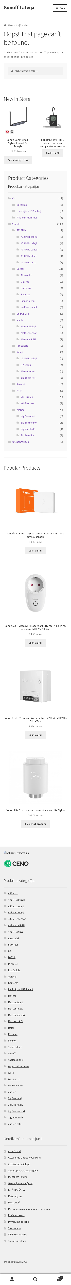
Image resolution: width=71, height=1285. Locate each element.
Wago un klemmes (27, 217)
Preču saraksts (16, 1215)
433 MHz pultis (29, 236)
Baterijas (22, 204)
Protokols (22, 345)
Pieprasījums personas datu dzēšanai (29, 1209)
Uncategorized (20, 441)
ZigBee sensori (29, 422)
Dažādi (20, 268)
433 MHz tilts (28, 262)
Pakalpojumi (15, 1196)
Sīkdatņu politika (17, 1234)
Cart (54, 1276)
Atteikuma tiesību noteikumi (24, 1157)
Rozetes (25, 294)
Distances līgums (17, 1176)
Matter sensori (29, 333)
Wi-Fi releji (27, 396)
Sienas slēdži (28, 301)
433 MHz (21, 230)
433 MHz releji (29, 243)
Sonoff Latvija (19, 7)
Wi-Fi (19, 390)
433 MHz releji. (29, 358)
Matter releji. (28, 371)
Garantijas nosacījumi (20, 1183)
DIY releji (26, 365)
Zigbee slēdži (28, 429)
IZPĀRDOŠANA (16, 1189)
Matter (20, 320)
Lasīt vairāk (53, 153)
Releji (20, 352)
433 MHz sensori (30, 249)
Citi (14, 198)
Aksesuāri (26, 275)
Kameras (26, 288)
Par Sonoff (14, 1202)
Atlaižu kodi (14, 1151)
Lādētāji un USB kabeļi (29, 211)
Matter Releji (28, 326)
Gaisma (25, 281)
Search (35, 1279)
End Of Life (23, 313)
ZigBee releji (28, 416)
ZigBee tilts (27, 435)
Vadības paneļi (29, 307)
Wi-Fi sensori (28, 403)
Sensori (21, 384)
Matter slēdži (28, 339)
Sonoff (15, 224)
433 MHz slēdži (29, 256)
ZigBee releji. (28, 377)
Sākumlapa (14, 1228)
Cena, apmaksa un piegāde (23, 1170)
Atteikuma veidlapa (19, 1164)
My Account (12, 1279)
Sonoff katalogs (17, 1241)
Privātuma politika (18, 1221)
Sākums (11, 25)
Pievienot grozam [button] (18, 160)
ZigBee (20, 409)
